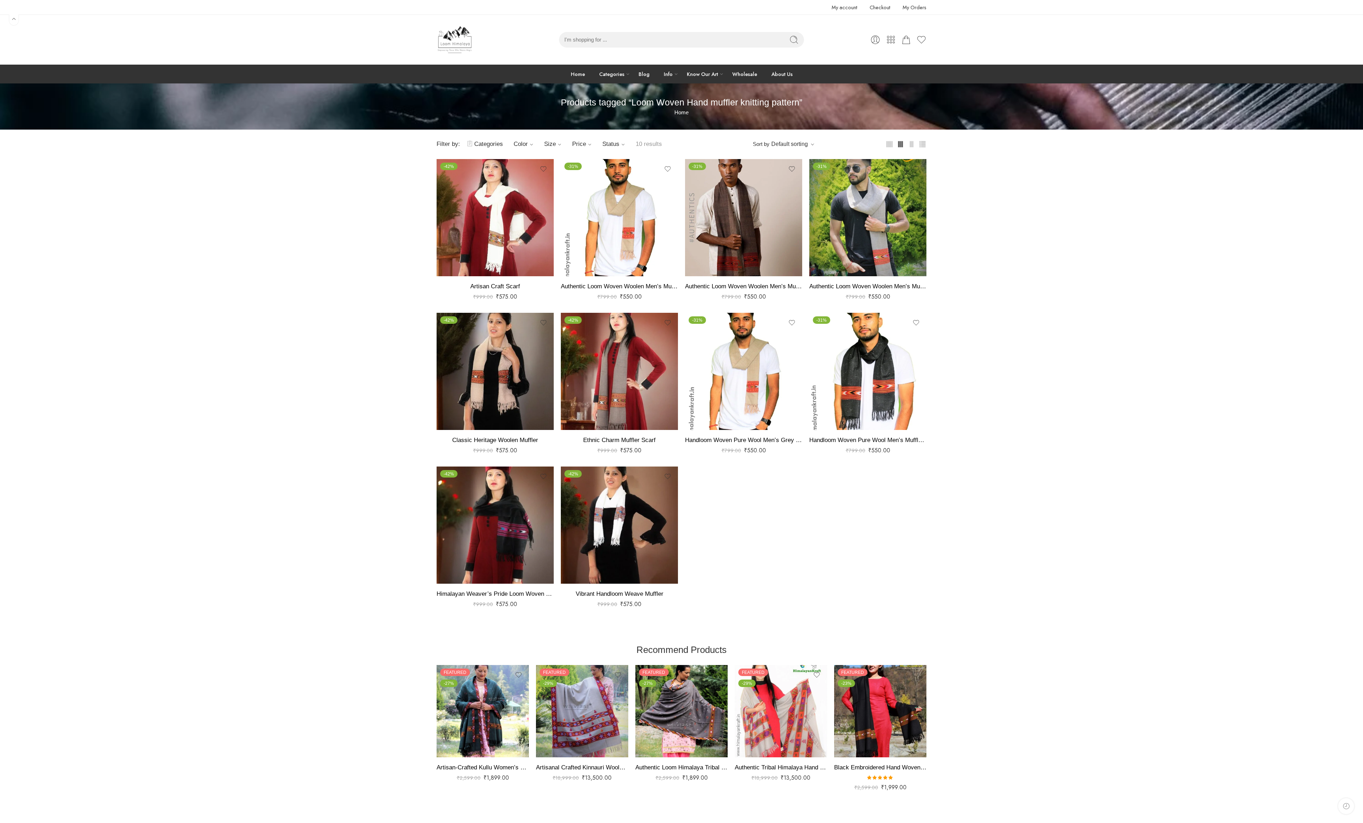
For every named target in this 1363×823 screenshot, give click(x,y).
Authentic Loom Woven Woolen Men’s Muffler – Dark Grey (867, 286)
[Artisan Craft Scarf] (495, 217)
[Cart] (906, 40)
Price (579, 144)
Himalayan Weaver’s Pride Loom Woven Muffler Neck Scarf (495, 593)
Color (521, 144)
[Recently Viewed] (1346, 806)
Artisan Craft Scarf (495, 286)
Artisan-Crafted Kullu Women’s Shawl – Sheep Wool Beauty (483, 767)
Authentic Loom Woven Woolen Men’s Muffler (619, 286)
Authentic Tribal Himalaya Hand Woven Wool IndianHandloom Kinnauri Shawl (781, 767)
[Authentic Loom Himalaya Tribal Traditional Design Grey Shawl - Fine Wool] (681, 711)
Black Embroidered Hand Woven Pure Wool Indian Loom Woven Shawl (880, 767)
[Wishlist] (543, 169)
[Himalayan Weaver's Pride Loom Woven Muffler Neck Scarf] (495, 525)
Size (550, 144)
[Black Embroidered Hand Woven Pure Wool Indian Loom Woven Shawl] (880, 711)
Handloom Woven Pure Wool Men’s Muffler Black (867, 440)
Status (610, 144)
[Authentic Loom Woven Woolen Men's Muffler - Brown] (743, 217)
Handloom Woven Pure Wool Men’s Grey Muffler (743, 440)
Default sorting (789, 144)
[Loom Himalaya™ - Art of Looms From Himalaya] (454, 40)
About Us (782, 74)
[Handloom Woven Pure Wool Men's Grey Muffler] (743, 371)
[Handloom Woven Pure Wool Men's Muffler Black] (867, 371)
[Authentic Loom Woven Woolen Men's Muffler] (619, 217)
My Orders (914, 7)
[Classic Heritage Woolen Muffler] (495, 371)
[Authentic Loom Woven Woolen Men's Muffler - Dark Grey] (867, 217)
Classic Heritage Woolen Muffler (495, 440)
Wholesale (744, 74)
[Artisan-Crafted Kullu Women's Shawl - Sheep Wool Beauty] (483, 711)
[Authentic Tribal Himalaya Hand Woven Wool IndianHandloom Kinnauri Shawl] (781, 711)
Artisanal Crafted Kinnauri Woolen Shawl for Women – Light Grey (582, 767)
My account (844, 7)
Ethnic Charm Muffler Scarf (619, 440)
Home (578, 74)
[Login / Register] (875, 39)
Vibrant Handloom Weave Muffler (619, 593)
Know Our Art (702, 74)
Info (668, 74)
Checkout (880, 7)
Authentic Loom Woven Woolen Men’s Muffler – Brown (743, 286)
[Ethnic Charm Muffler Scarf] (619, 371)
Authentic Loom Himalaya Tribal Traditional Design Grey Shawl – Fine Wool (681, 767)
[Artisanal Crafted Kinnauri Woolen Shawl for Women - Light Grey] (582, 711)
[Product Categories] (891, 40)
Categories (611, 74)
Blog (644, 74)
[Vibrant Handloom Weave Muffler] (619, 525)
